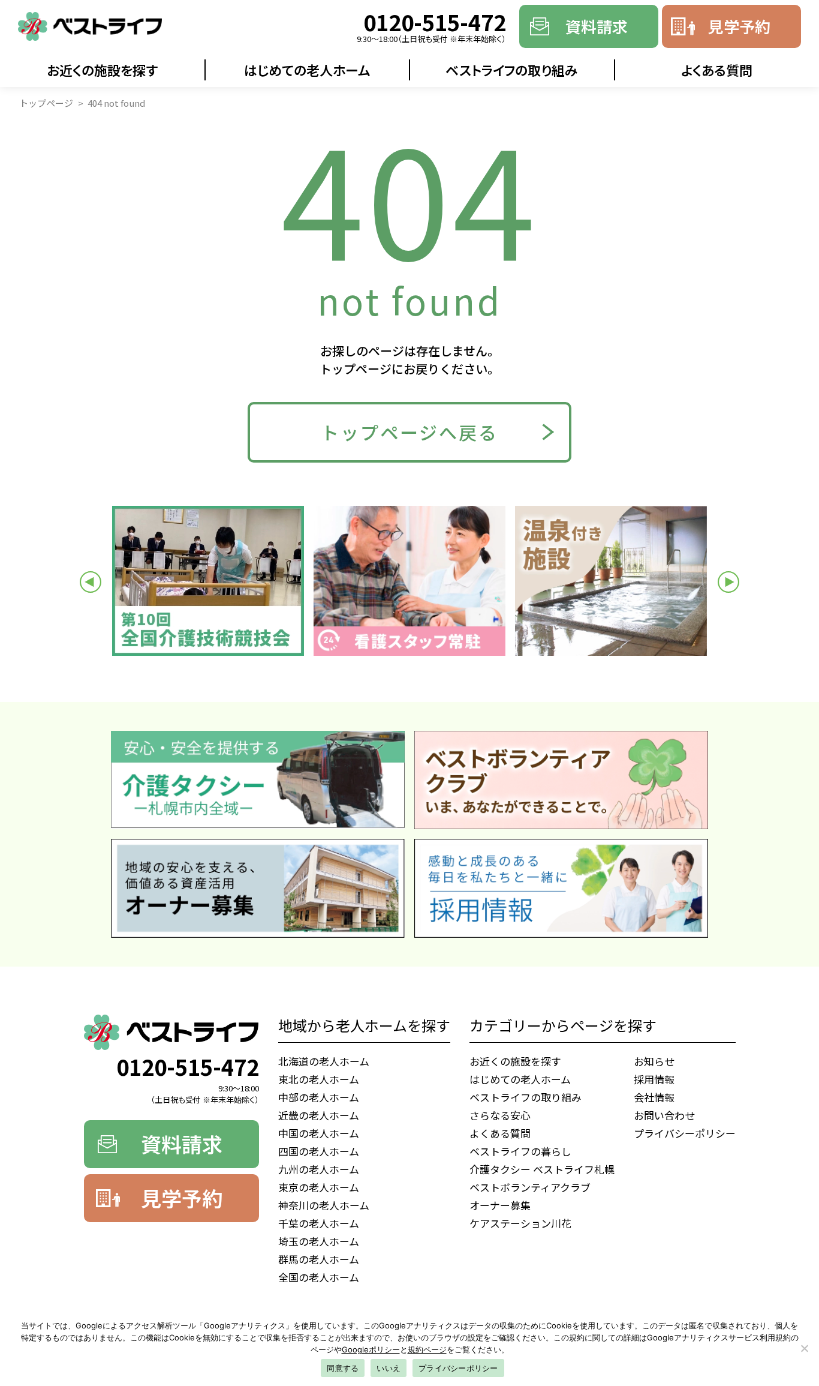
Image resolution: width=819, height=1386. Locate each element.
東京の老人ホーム (318, 1187)
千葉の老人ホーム (318, 1223)
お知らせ (654, 1061)
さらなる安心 (500, 1115)
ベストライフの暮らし (520, 1151)
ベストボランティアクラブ (530, 1187)
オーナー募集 (500, 1205)
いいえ (389, 1368)
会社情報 (654, 1097)
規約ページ (427, 1349)
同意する (343, 1368)
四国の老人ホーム (318, 1151)
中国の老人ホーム (318, 1133)
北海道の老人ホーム (323, 1061)
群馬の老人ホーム (318, 1259)
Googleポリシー (371, 1349)
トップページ (46, 103)
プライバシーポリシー (685, 1133)
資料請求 (596, 26)
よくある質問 (500, 1133)
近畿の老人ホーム (318, 1115)
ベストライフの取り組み (511, 69)
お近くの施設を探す (102, 69)
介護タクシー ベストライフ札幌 (542, 1169)
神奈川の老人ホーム (323, 1205)
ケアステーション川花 (520, 1223)
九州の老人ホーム (318, 1169)
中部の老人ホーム (318, 1097)
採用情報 (654, 1079)
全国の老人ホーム (318, 1277)
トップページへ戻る (409, 432)
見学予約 (739, 26)
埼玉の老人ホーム (318, 1241)
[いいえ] (804, 1348)
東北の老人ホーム (318, 1079)
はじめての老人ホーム (307, 69)
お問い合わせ (664, 1115)
